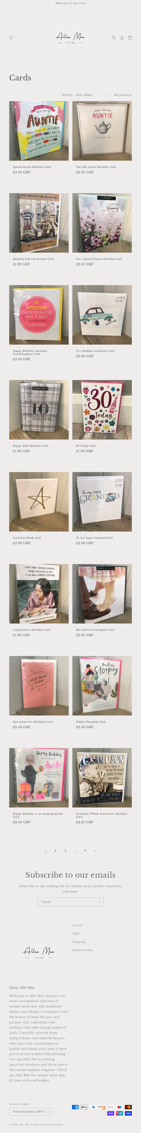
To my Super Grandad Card (94, 537)
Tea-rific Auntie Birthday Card (96, 167)
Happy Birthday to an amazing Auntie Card (38, 815)
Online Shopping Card (91, 721)
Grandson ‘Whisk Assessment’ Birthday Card (102, 815)
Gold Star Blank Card (27, 537)
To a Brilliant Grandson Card (95, 351)
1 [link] (45, 850)
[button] (11, 38)
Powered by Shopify (51, 1124)
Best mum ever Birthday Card (32, 721)
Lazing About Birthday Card (31, 629)
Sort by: (67, 95)
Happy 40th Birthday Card (30, 445)
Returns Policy (82, 950)
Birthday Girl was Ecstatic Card (33, 259)
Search (77, 925)
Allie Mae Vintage (29, 1124)
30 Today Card (86, 445)
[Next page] (95, 851)
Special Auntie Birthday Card (32, 167)
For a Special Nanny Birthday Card (99, 259)
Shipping (79, 942)
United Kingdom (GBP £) (29, 1111)
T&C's (76, 933)
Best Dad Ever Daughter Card (95, 629)
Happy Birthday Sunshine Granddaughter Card (30, 353)
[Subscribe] (99, 902)
